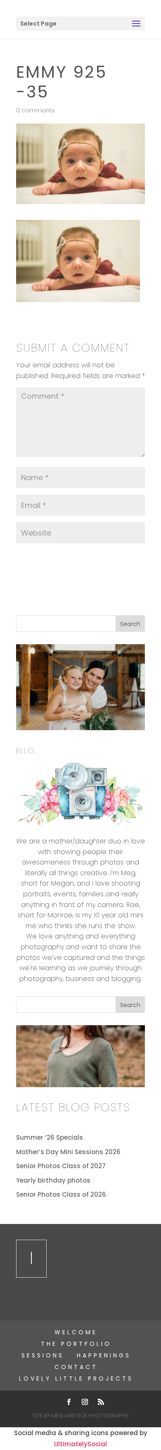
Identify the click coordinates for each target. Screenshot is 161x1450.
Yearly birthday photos (53, 1180)
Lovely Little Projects (76, 1378)
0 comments (35, 110)
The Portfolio (76, 1344)
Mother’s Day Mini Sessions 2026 (68, 1152)
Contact (76, 1367)
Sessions (42, 1355)
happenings (104, 1355)
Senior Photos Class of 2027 (61, 1166)
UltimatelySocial (80, 1444)
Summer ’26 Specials (49, 1137)
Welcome (75, 1332)
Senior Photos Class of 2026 (61, 1194)
